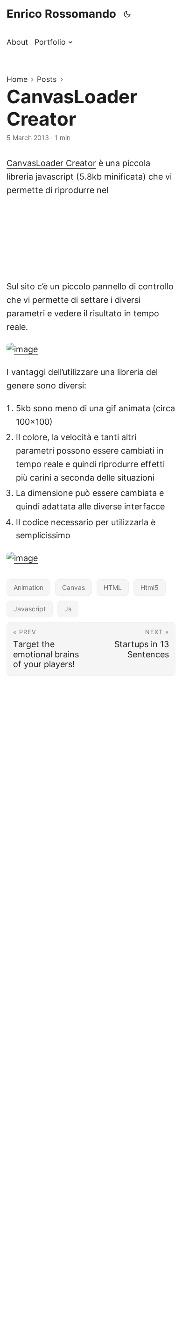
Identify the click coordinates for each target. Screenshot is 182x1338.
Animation (28, 587)
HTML (113, 587)
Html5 (149, 587)
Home (17, 79)
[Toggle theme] (127, 14)
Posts (46, 79)
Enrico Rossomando (61, 13)
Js (67, 609)
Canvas (73, 587)
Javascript (30, 609)
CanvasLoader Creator (51, 163)
